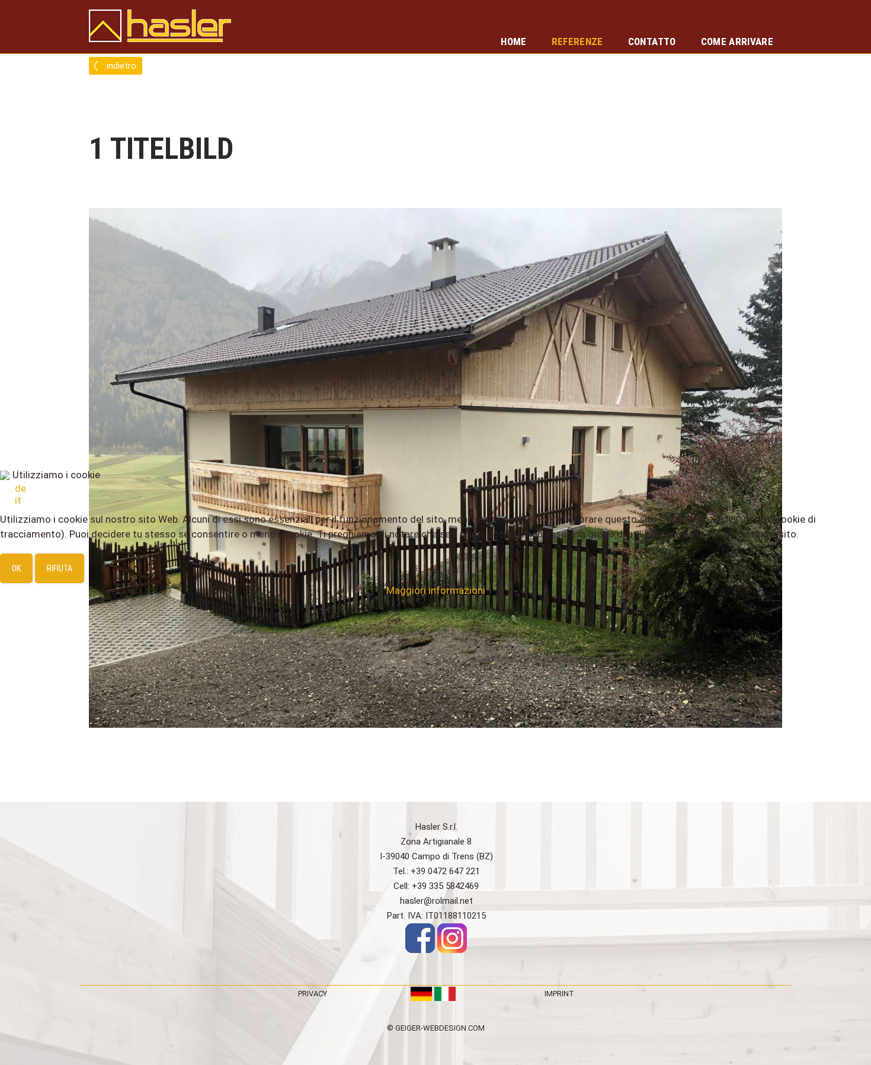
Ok (16, 568)
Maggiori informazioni (435, 590)
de (20, 488)
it (18, 500)
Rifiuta (59, 568)
